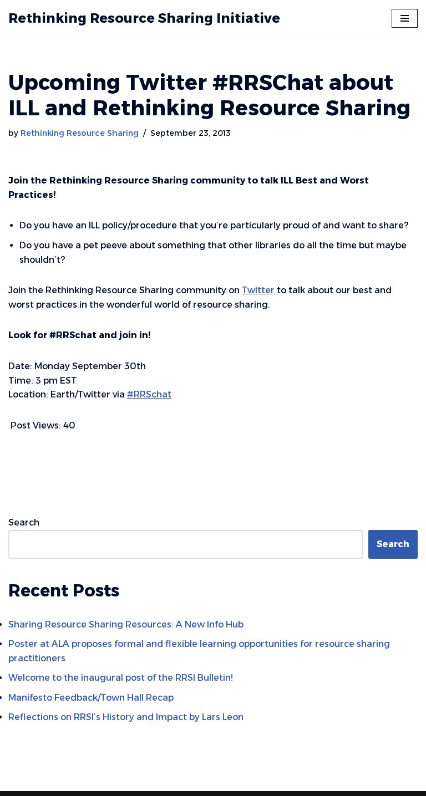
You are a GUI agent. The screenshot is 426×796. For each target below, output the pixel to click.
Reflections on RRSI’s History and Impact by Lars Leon (126, 717)
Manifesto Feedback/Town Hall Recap (91, 697)
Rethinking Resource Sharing (80, 133)
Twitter (258, 290)
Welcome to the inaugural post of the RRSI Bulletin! (121, 677)
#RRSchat (149, 394)
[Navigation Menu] (405, 18)
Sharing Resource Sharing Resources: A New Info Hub (126, 624)
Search (23, 522)
